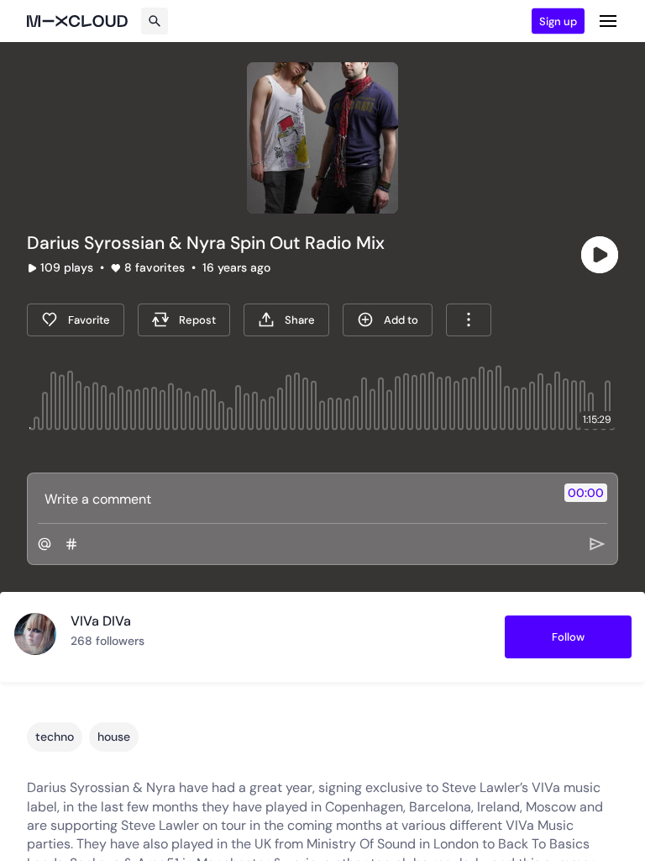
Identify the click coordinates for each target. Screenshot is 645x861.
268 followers (107, 640)
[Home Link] (77, 21)
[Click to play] (599, 254)
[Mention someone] (44, 544)
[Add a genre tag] (71, 544)
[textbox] (294, 498)
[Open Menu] (608, 21)
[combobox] (468, 320)
